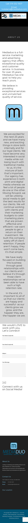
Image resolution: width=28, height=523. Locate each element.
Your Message (5, 362)
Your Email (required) (7, 344)
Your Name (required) (7, 335)
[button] (14, 22)
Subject (4, 353)
